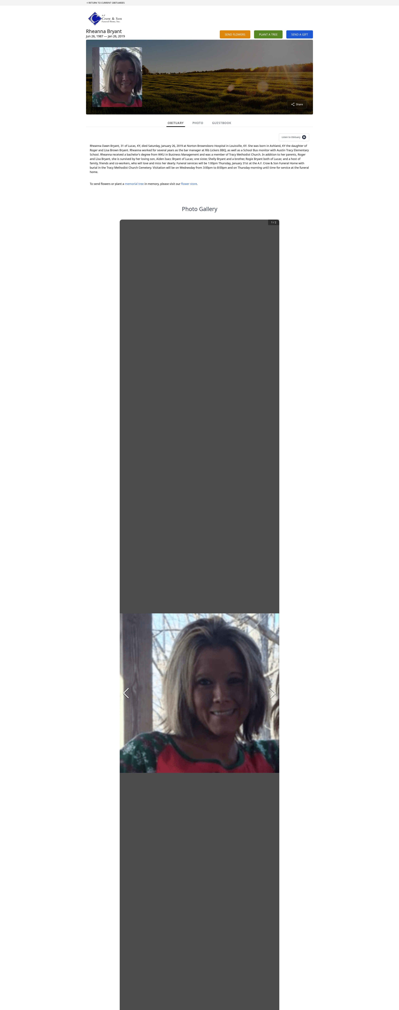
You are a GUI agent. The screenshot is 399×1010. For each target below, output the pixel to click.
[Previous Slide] (126, 693)
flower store (189, 184)
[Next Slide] (273, 693)
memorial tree (134, 184)
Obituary (176, 123)
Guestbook (221, 123)
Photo (197, 123)
